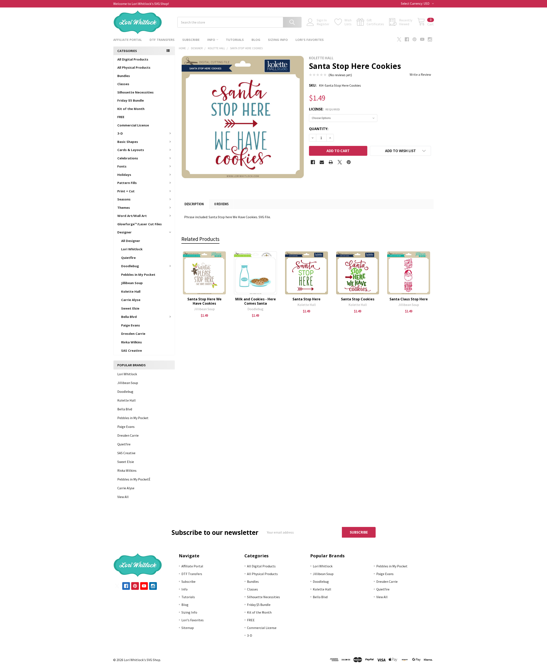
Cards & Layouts (130, 150)
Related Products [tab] (200, 239)
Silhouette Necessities (135, 92)
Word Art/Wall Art (132, 216)
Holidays (124, 174)
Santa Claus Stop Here (409, 299)
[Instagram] (430, 39)
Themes (123, 207)
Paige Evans (130, 325)
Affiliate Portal (127, 39)
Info (211, 39)
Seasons (124, 199)
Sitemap (187, 628)
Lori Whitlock (132, 249)
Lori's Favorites (310, 39)
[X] (399, 39)
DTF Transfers (162, 39)
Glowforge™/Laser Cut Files (139, 224)
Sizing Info (278, 39)
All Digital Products (132, 59)
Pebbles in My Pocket (138, 274)
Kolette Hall (130, 291)
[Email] (322, 162)
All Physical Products (133, 67)
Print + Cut (126, 191)
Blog (255, 39)
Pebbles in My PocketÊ (133, 479)
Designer (124, 232)
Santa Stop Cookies (357, 299)
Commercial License (133, 125)
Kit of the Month (130, 109)
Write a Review (420, 74)
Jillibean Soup (132, 283)
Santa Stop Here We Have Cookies (204, 301)
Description (194, 204)
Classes (123, 84)
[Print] (331, 162)
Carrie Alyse (130, 300)
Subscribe (191, 39)
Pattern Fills (127, 183)
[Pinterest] (414, 39)
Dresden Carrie (133, 333)
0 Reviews (221, 204)
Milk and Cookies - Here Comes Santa (255, 301)
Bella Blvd (129, 316)
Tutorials (235, 39)
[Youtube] (422, 39)
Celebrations (127, 158)
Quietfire (128, 257)
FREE (120, 117)
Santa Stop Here (307, 299)
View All (123, 497)
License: (324, 109)
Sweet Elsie (130, 308)
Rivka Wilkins (131, 342)
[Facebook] (407, 39)
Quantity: (318, 128)
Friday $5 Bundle (130, 100)
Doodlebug (130, 266)
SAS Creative (131, 350)
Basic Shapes (127, 141)
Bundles (123, 76)
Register (323, 24)
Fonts (121, 166)
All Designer (130, 241)
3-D (120, 133)
